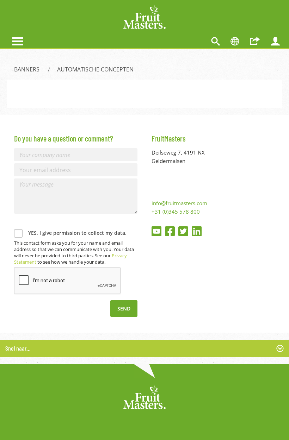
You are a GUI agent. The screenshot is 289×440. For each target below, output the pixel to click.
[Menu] (17, 40)
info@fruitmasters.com (179, 203)
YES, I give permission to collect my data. (77, 233)
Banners (26, 69)
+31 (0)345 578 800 (176, 211)
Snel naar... (18, 348)
